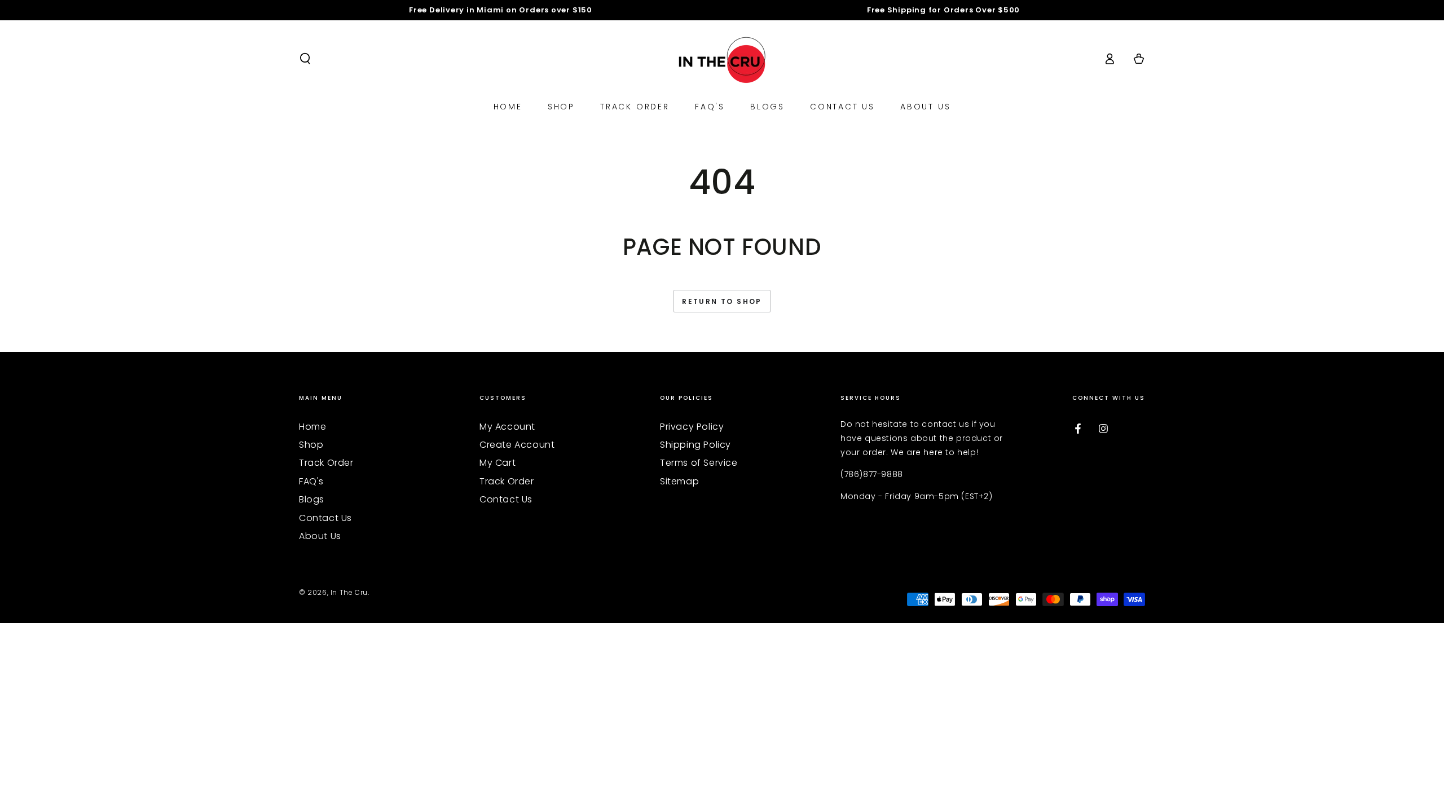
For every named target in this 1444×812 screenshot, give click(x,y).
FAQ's (311, 481)
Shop (311, 444)
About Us (320, 535)
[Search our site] (305, 58)
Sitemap (679, 481)
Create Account (516, 444)
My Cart (497, 462)
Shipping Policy (695, 444)
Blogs (311, 499)
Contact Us (325, 517)
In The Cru (349, 592)
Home (312, 426)
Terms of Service (699, 462)
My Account (507, 426)
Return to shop (722, 301)
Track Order (326, 462)
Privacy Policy (692, 426)
